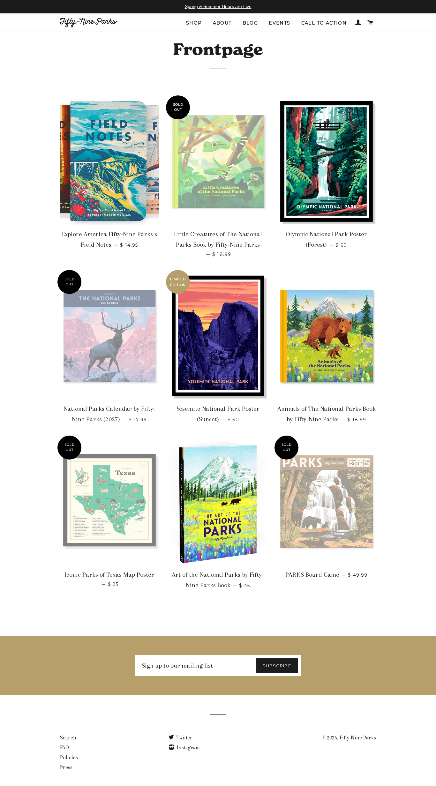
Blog (250, 23)
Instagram (188, 748)
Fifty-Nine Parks (358, 738)
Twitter (183, 738)
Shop (194, 23)
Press (66, 767)
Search (68, 738)
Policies (69, 757)
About (222, 23)
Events (279, 23)
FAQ (64, 748)
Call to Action (324, 23)
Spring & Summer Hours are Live (218, 6)
